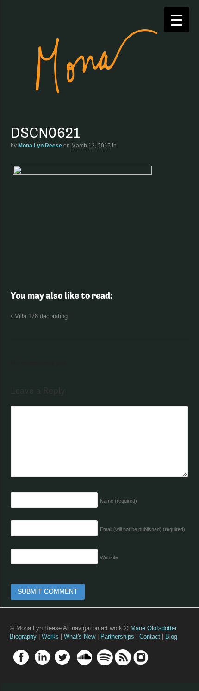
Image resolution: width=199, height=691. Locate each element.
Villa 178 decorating (40, 316)
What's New (79, 636)
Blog (171, 636)
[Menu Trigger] (176, 19)
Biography (23, 636)
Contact (149, 636)
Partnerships (117, 636)
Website (109, 557)
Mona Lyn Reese (40, 145)
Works (50, 636)
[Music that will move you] (87, 106)
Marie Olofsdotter (154, 628)
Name (118, 501)
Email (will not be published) (142, 529)
